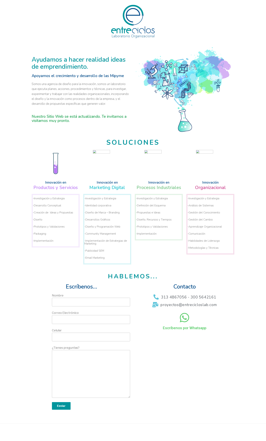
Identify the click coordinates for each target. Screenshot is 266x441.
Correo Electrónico (65, 313)
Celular (57, 330)
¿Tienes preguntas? (65, 347)
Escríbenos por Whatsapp (184, 328)
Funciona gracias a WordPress (68, 432)
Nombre (58, 295)
